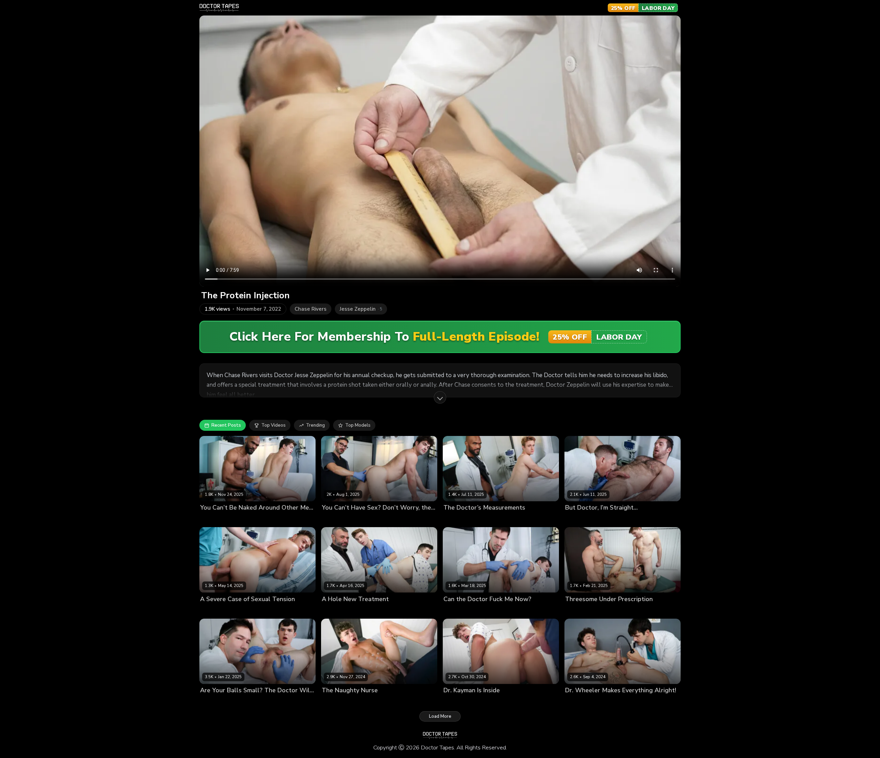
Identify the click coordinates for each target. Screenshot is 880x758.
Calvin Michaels (582, 701)
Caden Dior (334, 610)
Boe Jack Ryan (215, 519)
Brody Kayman (580, 519)
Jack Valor (366, 701)
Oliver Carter (248, 519)
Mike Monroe (372, 519)
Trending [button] (315, 425)
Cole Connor (362, 610)
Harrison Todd (393, 610)
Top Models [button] (358, 425)
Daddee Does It (339, 519)
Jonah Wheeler (618, 701)
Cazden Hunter (608, 610)
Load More (440, 716)
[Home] (219, 8)
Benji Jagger (456, 519)
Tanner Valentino (253, 610)
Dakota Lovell (458, 610)
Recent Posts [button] (226, 425)
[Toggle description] (440, 397)
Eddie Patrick (490, 610)
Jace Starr (609, 519)
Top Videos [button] (273, 425)
